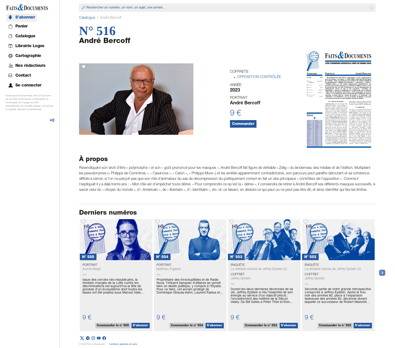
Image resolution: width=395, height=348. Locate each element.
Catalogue (87, 18)
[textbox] (225, 7)
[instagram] (93, 338)
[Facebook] (104, 338)
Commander (243, 124)
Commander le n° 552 (335, 325)
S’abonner (140, 325)
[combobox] (227, 8)
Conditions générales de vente (123, 344)
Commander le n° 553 (261, 325)
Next (380, 270)
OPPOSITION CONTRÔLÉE (259, 77)
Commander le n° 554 (187, 325)
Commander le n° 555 (113, 325)
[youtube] (98, 338)
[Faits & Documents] (27, 7)
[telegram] (88, 338)
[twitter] (82, 338)
